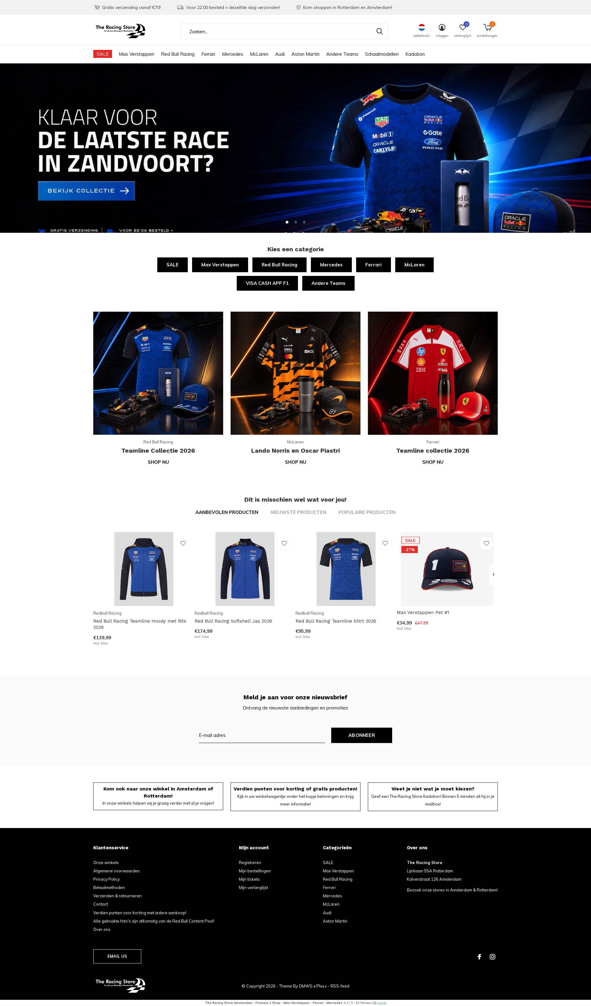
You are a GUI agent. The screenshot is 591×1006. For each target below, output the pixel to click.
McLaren (259, 54)
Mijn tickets (249, 879)
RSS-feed (340, 986)
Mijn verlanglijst (253, 887)
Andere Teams (342, 54)
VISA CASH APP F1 (267, 283)
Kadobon (415, 54)
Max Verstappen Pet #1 (423, 612)
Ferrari (208, 54)
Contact (100, 904)
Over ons (102, 929)
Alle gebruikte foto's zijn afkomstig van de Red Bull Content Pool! (153, 921)
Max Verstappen (136, 54)
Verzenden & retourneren (117, 895)
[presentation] (493, 574)
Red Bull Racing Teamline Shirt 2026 (336, 621)
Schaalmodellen (382, 54)
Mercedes (232, 54)
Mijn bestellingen (255, 870)
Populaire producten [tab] (367, 512)
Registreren (250, 862)
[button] (287, 222)
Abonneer (361, 735)
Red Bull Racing (178, 54)
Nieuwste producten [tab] (298, 512)
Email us (117, 956)
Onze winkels (106, 862)
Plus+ (321, 986)
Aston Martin (305, 54)
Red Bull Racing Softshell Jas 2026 (233, 621)
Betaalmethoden (109, 887)
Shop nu (158, 462)
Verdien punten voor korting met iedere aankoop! (139, 912)
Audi (280, 54)
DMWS (305, 986)
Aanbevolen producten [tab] (226, 512)
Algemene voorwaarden (116, 870)
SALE (103, 54)
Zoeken (379, 31)
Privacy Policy (106, 879)
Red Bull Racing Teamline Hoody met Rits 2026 (139, 624)
